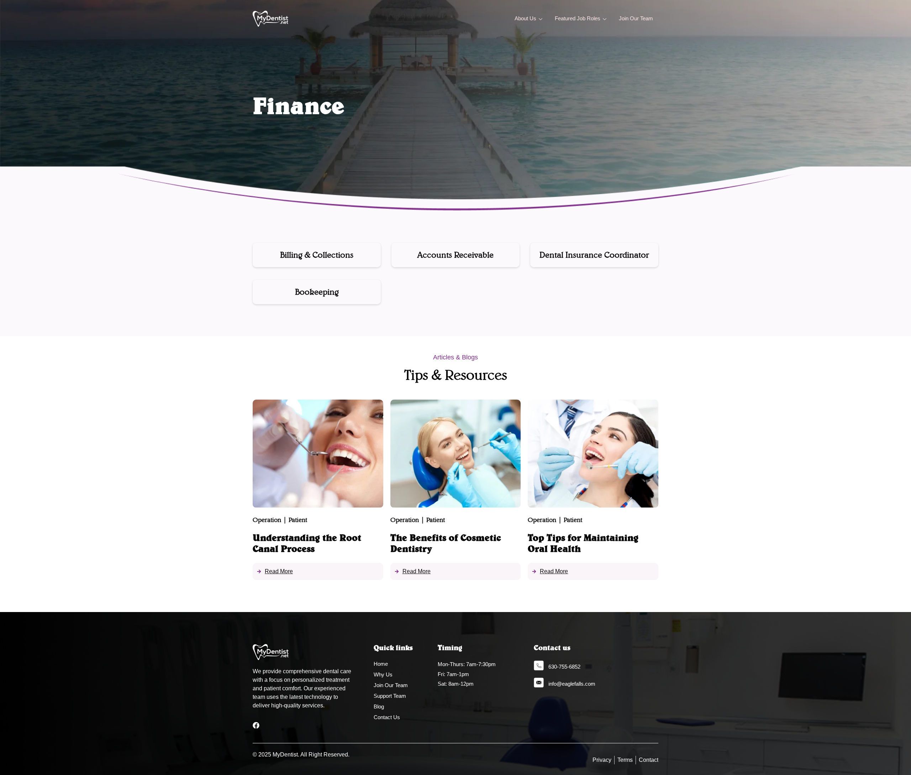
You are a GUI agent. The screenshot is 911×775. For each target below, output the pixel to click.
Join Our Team (636, 18)
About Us (525, 18)
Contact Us (387, 717)
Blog (379, 706)
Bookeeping (317, 291)
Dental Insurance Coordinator (594, 254)
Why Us (383, 674)
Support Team (390, 696)
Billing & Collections (316, 254)
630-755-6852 (564, 667)
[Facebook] (256, 725)
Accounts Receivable (455, 254)
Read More (279, 571)
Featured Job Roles (577, 18)
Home (381, 664)
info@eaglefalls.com (571, 684)
